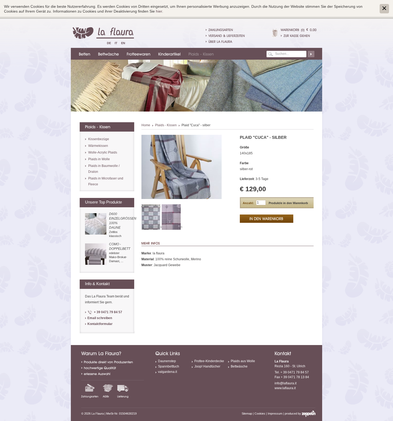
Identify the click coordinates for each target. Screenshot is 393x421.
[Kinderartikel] (168, 54)
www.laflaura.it (285, 388)
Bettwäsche (239, 366)
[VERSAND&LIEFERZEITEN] (227, 35)
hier (159, 11)
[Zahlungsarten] (90, 390)
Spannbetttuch (168, 366)
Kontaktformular (100, 324)
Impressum (275, 413)
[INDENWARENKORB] (266, 219)
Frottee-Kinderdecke (209, 361)
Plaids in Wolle (99, 159)
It (116, 43)
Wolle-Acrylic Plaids (102, 152)
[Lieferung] (123, 390)
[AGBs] (108, 390)
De (109, 43)
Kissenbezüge (98, 139)
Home (145, 125)
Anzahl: (248, 203)
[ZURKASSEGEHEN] (299, 36)
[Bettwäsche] (107, 54)
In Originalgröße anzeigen (165, 226)
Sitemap (247, 413)
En (123, 43)
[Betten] (84, 54)
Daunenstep (167, 361)
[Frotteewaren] (138, 54)
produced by (293, 413)
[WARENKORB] (290, 30)
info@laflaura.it (285, 383)
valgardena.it (167, 372)
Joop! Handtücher (207, 366)
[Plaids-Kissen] (200, 54)
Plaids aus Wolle (243, 361)
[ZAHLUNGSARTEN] (221, 30)
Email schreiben (99, 318)
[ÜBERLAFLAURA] (220, 41)
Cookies (260, 413)
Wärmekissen (98, 146)
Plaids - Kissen (166, 125)
